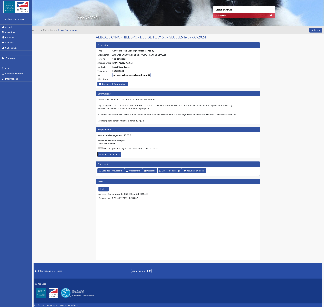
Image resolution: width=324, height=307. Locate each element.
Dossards (150, 170)
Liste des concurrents (111, 170)
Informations (11, 78)
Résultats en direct (195, 170)
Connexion (10, 58)
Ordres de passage (170, 170)
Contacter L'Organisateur (114, 84)
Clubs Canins (11, 47)
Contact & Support (14, 73)
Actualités (10, 42)
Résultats (9, 37)
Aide (7, 68)
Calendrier (10, 32)
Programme (134, 170)
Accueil (8, 27)
